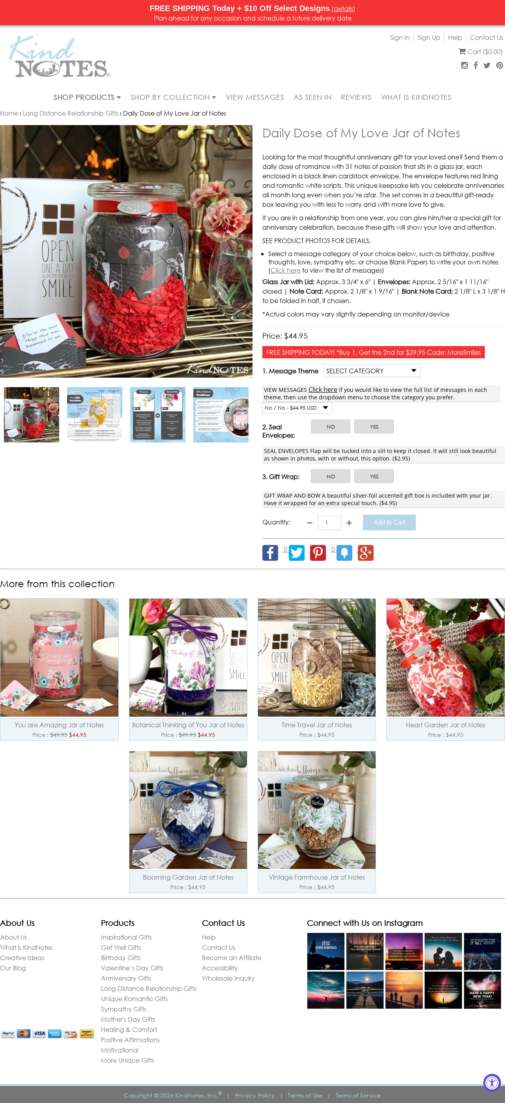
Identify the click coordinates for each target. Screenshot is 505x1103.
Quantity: (276, 522)
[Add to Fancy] (347, 549)
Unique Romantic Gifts (134, 998)
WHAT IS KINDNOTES (416, 97)
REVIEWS (356, 97)
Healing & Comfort (129, 1029)
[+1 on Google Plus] (368, 549)
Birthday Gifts (120, 957)
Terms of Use (305, 1095)
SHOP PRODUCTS (85, 97)
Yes (374, 426)
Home (9, 113)
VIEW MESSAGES (255, 97)
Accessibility (220, 968)
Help (455, 37)
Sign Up (429, 37)
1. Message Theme (290, 371)
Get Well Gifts (121, 947)
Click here (286, 270)
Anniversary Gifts (126, 978)
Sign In (400, 37)
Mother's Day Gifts (128, 1019)
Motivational (119, 1050)
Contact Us (486, 37)
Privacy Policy (255, 1095)
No (331, 426)
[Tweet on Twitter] (299, 549)
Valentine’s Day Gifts (132, 968)
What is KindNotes (26, 947)
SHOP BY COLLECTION (171, 97)
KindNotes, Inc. (198, 1095)
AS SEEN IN (312, 97)
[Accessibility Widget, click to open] (492, 1083)
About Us (13, 937)
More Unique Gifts (127, 1060)
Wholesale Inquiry (228, 978)
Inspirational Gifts (126, 937)
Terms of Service (358, 1095)
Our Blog (13, 968)
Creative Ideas (22, 957)
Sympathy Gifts (123, 1009)
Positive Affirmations (130, 1040)
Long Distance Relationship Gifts (70, 113)
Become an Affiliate (231, 957)
